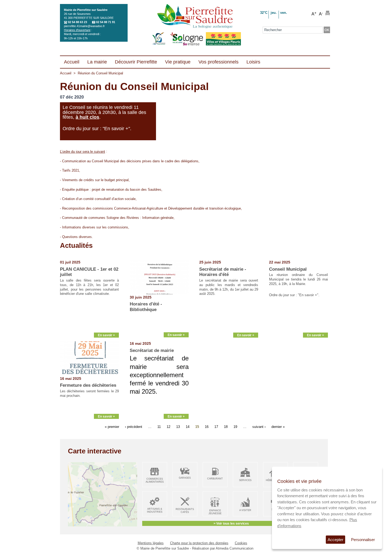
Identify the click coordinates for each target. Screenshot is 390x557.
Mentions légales (151, 543)
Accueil (65, 73)
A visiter (245, 510)
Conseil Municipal (288, 269)
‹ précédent (133, 426)
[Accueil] (195, 16)
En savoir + (106, 335)
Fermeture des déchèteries (88, 385)
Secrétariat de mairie (152, 350)
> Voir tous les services (231, 523)
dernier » (278, 426)
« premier (112, 426)
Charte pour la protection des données (199, 543)
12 (168, 426)
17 (216, 426)
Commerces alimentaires (155, 480)
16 (207, 426)
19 (235, 426)
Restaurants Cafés (185, 510)
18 (226, 426)
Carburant (215, 478)
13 (178, 426)
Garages (185, 478)
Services (245, 480)
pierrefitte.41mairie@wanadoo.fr (84, 26)
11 (159, 426)
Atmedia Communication (234, 548)
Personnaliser (363, 539)
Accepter (335, 539)
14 (187, 426)
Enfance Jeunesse (215, 512)
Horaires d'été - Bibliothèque (146, 306)
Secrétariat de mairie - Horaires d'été (222, 272)
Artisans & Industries (154, 510)
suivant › (259, 426)
